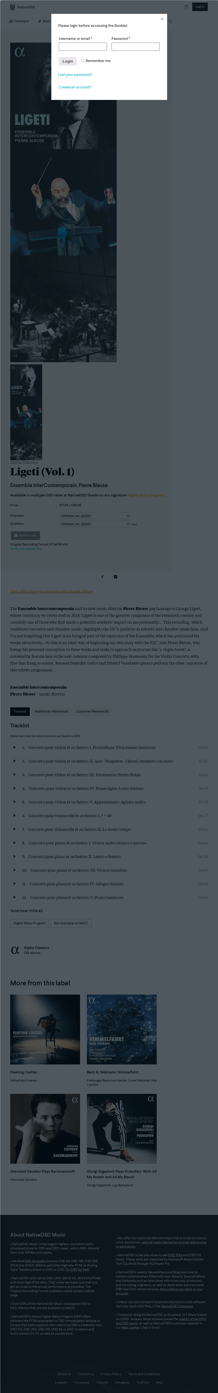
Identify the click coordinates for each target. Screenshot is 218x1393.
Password (121, 39)
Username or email (75, 39)
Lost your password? (75, 75)
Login (68, 61)
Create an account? (75, 87)
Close (162, 19)
